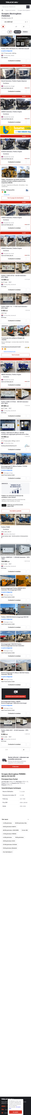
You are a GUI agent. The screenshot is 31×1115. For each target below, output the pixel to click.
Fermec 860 (25, 830)
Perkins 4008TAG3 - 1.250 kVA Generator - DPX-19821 (15, 558)
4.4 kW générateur (7, 837)
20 (23, 26)
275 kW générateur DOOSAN (10, 844)
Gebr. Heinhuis (4, 57)
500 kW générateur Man (21, 823)
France (3, 783)
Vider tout (17, 32)
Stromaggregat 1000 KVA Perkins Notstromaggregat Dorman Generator (12, 644)
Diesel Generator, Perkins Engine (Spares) (14, 81)
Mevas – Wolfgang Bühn (8, 190)
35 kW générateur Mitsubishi (10, 848)
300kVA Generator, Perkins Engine (11, 248)
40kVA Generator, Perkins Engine (11, 374)
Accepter (15, 1112)
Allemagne (19, 781)
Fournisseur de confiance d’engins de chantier (12, 338)
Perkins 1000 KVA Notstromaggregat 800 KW (14, 617)
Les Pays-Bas (5, 781)
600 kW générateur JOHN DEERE (11, 830)
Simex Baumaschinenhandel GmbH (11, 347)
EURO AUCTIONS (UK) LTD (7, 88)
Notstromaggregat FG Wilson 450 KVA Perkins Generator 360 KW (15, 673)
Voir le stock (15, 355)
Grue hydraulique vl (7, 852)
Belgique (3, 785)
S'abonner (15, 766)
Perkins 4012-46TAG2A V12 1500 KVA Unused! (15, 48)
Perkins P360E (5, 527)
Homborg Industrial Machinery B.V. (9, 445)
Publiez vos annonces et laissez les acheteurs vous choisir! (12, 496)
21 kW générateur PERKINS (9, 833)
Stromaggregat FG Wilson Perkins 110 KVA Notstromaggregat (14, 467)
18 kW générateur (19, 837)
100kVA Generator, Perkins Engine (11, 217)
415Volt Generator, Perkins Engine (11, 151)
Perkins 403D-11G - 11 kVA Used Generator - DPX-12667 (14, 307)
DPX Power (3, 286)
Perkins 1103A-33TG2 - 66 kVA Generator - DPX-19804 (14, 276)
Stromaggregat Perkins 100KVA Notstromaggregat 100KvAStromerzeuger (14, 702)
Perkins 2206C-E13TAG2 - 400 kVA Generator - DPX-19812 (15, 402)
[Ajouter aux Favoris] (28, 60)
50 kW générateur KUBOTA (9, 826)
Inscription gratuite (15, 511)
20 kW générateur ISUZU (9, 841)
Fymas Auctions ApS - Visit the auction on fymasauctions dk (14, 537)
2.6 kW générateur (7, 823)
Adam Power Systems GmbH (8, 475)
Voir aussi (5, 819)
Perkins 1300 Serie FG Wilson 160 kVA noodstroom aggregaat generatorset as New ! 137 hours (15, 433)
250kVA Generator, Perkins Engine (11, 112)
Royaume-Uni (15, 783)
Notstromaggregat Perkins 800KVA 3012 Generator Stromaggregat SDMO (13, 589)
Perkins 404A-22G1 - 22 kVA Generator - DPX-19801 (15, 731)
